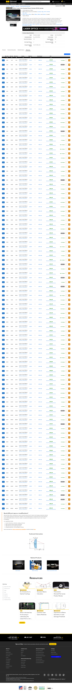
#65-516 (40, 175)
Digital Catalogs (53, 652)
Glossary (6, 594)
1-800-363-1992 (59, 3)
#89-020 (40, 86)
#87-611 (40, 308)
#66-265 (40, 251)
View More (22, 622)
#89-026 (40, 339)
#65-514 (40, 148)
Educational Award (39, 657)
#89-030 (40, 357)
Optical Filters (23, 662)
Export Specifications (67, 54)
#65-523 (40, 277)
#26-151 (40, 437)
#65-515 (40, 166)
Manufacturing (13, 3)
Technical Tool (7, 588)
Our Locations (8, 655)
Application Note (7, 586)
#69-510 (40, 490)
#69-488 (40, 255)
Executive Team (8, 652)
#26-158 (40, 468)
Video (5, 590)
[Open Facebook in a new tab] (44, 675)
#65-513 (40, 126)
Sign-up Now (52, 644)
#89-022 (40, 322)
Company (23, 3)
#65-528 (40, 401)
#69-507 (40, 477)
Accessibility (24, 677)
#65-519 (40, 242)
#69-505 (40, 428)
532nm (27, 14)
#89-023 (40, 326)
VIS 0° (45, 11)
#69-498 (40, 384)
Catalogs (53, 650)
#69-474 (40, 171)
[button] (59, 3)
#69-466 (40, 109)
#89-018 (40, 78)
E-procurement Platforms (40, 662)
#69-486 (40, 237)
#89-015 (40, 64)
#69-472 (40, 157)
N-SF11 (30, 60)
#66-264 (40, 153)
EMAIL (44, 637)
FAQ (5, 592)
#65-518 (40, 184)
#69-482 (40, 220)
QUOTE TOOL (57, 637)
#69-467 (40, 117)
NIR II (26, 13)
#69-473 (40, 162)
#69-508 (40, 481)
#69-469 (40, 135)
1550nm (44, 14)
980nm (36, 14)
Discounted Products (39, 659)
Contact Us (64, 3)
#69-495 (40, 366)
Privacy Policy (8, 677)
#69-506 (40, 472)
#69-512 (40, 499)
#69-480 (40, 211)
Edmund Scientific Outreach (40, 660)
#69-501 (40, 410)
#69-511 (40, 495)
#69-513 (40, 503)
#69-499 (40, 393)
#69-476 (40, 193)
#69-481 (40, 215)
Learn (19, 3)
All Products (8, 6)
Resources (28, 49)
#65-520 (40, 259)
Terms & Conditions (19, 677)
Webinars (6, 595)
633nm (30, 14)
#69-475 (40, 188)
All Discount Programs (39, 650)
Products (4, 49)
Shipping (22, 650)
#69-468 (40, 131)
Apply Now (56, 656)
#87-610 (40, 304)
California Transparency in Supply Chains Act (13, 679)
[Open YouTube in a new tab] (52, 675)
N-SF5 (30, 100)
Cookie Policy (13, 677)
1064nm (39, 14)
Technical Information (12, 49)
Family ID (57, 5)
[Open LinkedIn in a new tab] (56, 675)
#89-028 (40, 348)
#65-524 (40, 361)
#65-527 (40, 397)
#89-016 (40, 69)
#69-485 (40, 233)
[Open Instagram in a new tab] (60, 675)
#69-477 (40, 197)
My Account (56, 1)
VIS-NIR (48, 11)
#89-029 (40, 353)
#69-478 (40, 202)
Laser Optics (12, 6)
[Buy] (69, 60)
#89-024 (40, 330)
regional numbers (14, 638)
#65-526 (40, 388)
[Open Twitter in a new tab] (48, 675)
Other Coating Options (23, 60)
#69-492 (40, 286)
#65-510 (40, 104)
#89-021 (40, 317)
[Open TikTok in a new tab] (63, 675)
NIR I (23, 13)
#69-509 (40, 486)
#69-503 (40, 419)
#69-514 (40, 508)
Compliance (8, 662)
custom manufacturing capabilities (19, 529)
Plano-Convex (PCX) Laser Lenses (25, 6)
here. (35, 529)
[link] (63, 0)
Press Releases (8, 659)
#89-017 (40, 73)
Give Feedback (23, 655)
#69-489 (40, 264)
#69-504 (40, 424)
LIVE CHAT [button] (29, 637)
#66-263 (40, 100)
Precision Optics (23, 660)
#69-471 (40, 144)
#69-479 (40, 206)
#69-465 (40, 95)
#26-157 (40, 464)
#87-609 (40, 299)
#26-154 (40, 450)
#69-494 (40, 295)
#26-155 (40, 455)
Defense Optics (23, 667)
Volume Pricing (48, 61)
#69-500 (40, 406)
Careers (7, 657)
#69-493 (40, 290)
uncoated (39, 11)
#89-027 (40, 344)
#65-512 (40, 122)
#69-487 (40, 246)
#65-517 (40, 180)
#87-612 (40, 313)
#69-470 (40, 140)
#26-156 (40, 459)
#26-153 (40, 446)
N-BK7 (30, 64)
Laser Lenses (17, 6)
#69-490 (40, 268)
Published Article (7, 599)
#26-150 (40, 432)
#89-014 (40, 60)
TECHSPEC (8, 664)
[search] (36, 1)
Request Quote (53, 61)
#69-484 (40, 228)
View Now (27, 594)
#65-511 (40, 113)
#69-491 (40, 282)
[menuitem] (8, 4)
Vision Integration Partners (40, 652)
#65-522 (40, 273)
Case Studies (8, 660)
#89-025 (40, 335)
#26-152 (40, 441)
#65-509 (40, 91)
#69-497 (40, 375)
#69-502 (40, 415)
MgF (42, 11)
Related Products (21, 49)
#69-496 (40, 370)
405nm (24, 14)
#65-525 (40, 379)
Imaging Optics (23, 665)
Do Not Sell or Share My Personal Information (26, 678)
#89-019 (40, 82)
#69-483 (40, 224)
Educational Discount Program (40, 655)
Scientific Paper (7, 597)
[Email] (63, 5)
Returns (22, 652)
